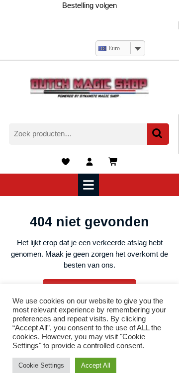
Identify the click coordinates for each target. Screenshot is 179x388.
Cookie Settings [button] (41, 365)
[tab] (89, 185)
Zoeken (158, 134)
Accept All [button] (95, 365)
